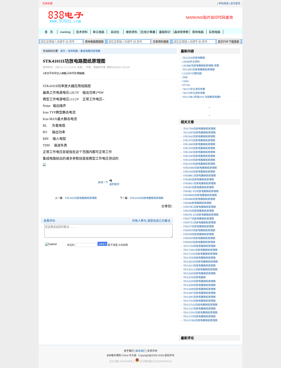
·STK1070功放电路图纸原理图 (198, 140)
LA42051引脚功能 (192, 73)
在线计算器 (148, 32)
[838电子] (65, 22)
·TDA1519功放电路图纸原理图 (199, 316)
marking (65, 32)
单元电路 (98, 32)
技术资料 (82, 32)
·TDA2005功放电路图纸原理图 (199, 132)
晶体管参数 (181, 32)
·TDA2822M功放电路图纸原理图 (200, 261)
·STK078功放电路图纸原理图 (198, 210)
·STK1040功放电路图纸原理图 (198, 156)
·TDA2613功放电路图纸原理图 (199, 265)
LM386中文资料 (191, 61)
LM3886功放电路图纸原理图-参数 (200, 65)
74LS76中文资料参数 (193, 93)
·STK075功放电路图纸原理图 (198, 226)
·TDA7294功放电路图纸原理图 (199, 128)
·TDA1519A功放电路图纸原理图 (199, 312)
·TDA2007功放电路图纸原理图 (199, 293)
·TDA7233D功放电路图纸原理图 (199, 253)
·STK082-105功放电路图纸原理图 (200, 191)
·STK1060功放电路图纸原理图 (198, 144)
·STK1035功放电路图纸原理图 (198, 163)
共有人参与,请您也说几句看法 (151, 220)
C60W (185, 81)
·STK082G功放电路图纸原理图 (199, 183)
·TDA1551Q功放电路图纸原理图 (199, 304)
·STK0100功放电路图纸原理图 (198, 171)
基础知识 (165, 32)
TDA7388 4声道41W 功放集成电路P (201, 97)
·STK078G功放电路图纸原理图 (199, 207)
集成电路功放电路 (90, 51)
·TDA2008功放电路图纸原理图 (199, 289)
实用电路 (214, 32)
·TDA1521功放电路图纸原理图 (199, 308)
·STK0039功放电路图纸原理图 (198, 238)
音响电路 (198, 32)
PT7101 (186, 85)
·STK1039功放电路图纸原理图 (198, 160)
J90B (185, 77)
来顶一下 (103, 182)
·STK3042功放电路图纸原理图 (198, 136)
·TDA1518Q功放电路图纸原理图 (199, 320)
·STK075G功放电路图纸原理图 (199, 222)
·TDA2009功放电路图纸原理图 (199, 285)
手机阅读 (224, 3)
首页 (62, 51)
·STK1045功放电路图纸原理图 (198, 152)
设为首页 (235, 3)
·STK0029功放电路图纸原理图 (198, 242)
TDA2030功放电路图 (193, 57)
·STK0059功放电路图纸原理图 (198, 230)
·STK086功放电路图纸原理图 (198, 179)
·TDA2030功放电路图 (194, 277)
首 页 (49, 32)
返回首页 (114, 184)
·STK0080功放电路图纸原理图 (198, 199)
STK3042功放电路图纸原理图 (81, 198)
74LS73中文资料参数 (193, 89)
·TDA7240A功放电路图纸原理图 (199, 250)
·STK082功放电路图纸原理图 (198, 187)
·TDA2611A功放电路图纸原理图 (199, 269)
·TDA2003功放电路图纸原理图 (199, 297)
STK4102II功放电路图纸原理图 (146, 198)
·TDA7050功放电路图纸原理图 (199, 257)
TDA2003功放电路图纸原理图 (198, 69)
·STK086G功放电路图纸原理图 (199, 175)
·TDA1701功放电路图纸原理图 (199, 300)
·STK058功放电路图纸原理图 (198, 234)
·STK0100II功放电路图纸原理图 (199, 167)
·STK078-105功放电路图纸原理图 (200, 214)
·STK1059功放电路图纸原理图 (198, 148)
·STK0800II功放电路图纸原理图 (199, 195)
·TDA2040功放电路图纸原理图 (199, 273)
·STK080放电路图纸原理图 (196, 203)
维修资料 (131, 32)
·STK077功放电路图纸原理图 (198, 218)
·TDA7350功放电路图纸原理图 (199, 246)
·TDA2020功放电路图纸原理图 (199, 281)
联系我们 (140, 350)
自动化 (115, 32)
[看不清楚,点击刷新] (102, 244)
